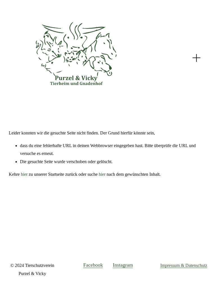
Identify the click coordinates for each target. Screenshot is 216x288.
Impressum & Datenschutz (183, 265)
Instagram (123, 265)
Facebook (93, 265)
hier (24, 174)
